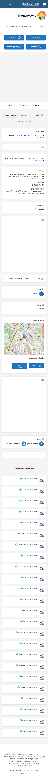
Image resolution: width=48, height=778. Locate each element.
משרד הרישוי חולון (23, 757)
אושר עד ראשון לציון (32, 763)
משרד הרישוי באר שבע (16, 763)
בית (42, 135)
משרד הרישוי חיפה (9, 757)
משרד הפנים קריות (14, 761)
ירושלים (35, 135)
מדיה (10, 105)
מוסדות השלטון (23, 135)
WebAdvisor (19, 774)
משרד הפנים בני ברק (17, 759)
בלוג (38, 754)
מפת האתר (32, 754)
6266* (41, 308)
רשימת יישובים (22, 754)
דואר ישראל (34, 757)
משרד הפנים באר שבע (24, 765)
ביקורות (24, 105)
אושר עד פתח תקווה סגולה (31, 761)
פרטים (37, 105)
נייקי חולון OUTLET (31, 759)
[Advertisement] (24, 77)
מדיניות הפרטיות (10, 754)
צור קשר (42, 757)
